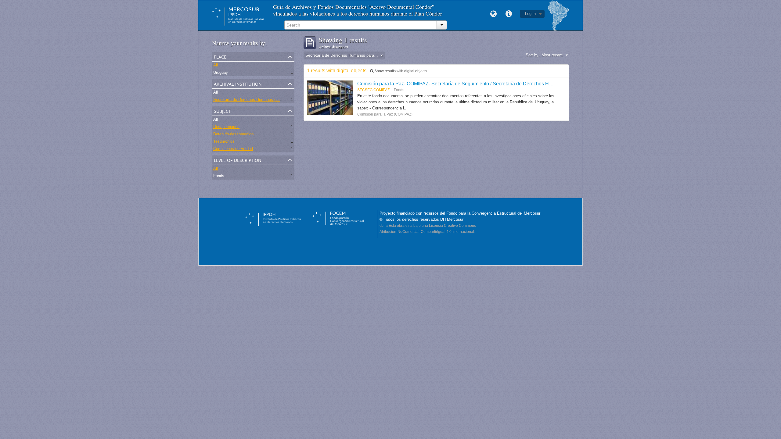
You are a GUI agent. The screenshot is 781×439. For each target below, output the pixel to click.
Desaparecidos (226, 126)
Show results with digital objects (400, 71)
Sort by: (533, 55)
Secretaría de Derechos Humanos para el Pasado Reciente (265, 99)
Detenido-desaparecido (233, 134)
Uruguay (220, 72)
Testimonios (224, 141)
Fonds (218, 175)
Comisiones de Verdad (233, 148)
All (215, 65)
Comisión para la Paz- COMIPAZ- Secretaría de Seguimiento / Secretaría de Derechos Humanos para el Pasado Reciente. (489, 83)
